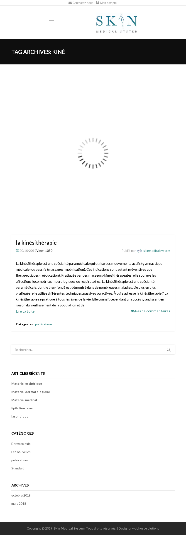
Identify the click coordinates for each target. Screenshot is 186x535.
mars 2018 (18, 503)
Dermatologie (21, 444)
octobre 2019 (21, 495)
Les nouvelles (21, 452)
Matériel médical (24, 400)
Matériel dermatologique (30, 392)
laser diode (19, 416)
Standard (17, 468)
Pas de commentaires (152, 311)
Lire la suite (25, 311)
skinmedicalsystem (156, 250)
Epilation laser (22, 408)
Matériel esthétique (26, 383)
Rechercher (168, 349)
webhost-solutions (145, 528)
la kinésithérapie (36, 242)
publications (43, 324)
